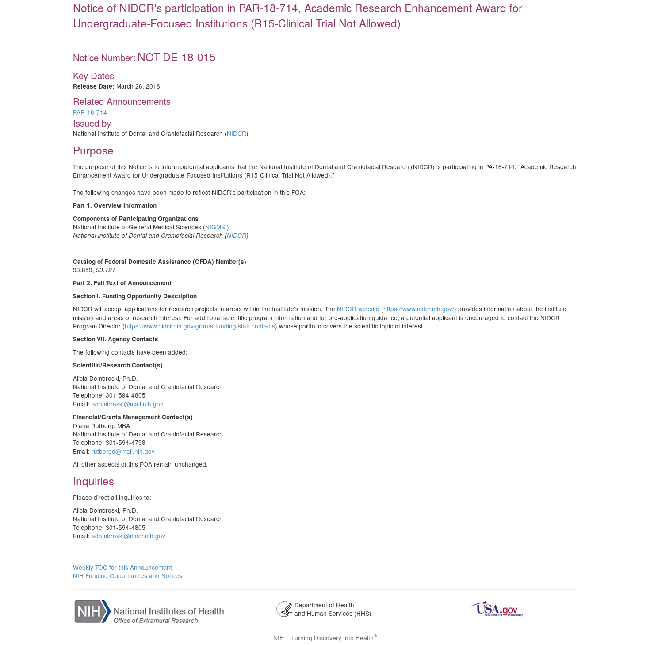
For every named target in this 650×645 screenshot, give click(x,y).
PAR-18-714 (90, 112)
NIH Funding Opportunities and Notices (127, 575)
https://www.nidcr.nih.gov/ (418, 308)
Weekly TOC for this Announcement (122, 567)
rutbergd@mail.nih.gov (123, 451)
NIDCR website (358, 308)
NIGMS (215, 226)
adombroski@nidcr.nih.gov (128, 535)
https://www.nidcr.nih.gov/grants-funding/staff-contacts (200, 325)
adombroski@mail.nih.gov (127, 403)
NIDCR (236, 133)
